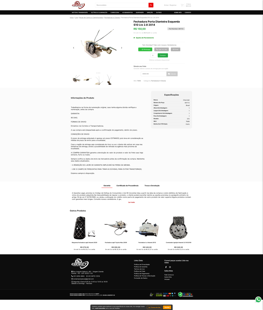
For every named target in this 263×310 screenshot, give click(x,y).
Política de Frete (139, 271)
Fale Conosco (169, 275)
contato (188, 12)
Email (176, 49)
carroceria (115, 12)
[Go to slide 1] (95, 73)
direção (150, 12)
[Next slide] (121, 47)
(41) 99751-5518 (94, 276)
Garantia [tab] (107, 186)
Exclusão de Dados (140, 278)
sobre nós (178, 12)
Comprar (163, 55)
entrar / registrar (170, 5)
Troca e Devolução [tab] (152, 186)
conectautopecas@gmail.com (83, 279)
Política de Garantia (140, 267)
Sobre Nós (168, 277)
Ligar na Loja (162, 49)
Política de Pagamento (141, 273)
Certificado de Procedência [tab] (127, 186)
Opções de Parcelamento (145, 38)
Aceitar (167, 307)
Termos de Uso (139, 269)
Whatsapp (146, 49)
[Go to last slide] (73, 47)
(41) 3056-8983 (78, 276)
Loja (76, 18)
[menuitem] (76, 80)
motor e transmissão (80, 12)
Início (72, 18)
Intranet (167, 279)
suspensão (140, 12)
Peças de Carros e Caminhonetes (91, 18)
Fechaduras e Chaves (112, 18)
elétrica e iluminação (99, 12)
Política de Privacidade (142, 264)
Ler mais (131, 202)
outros (158, 12)
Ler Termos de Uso (154, 307)
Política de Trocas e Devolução (144, 276)
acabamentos (127, 12)
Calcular (173, 74)
